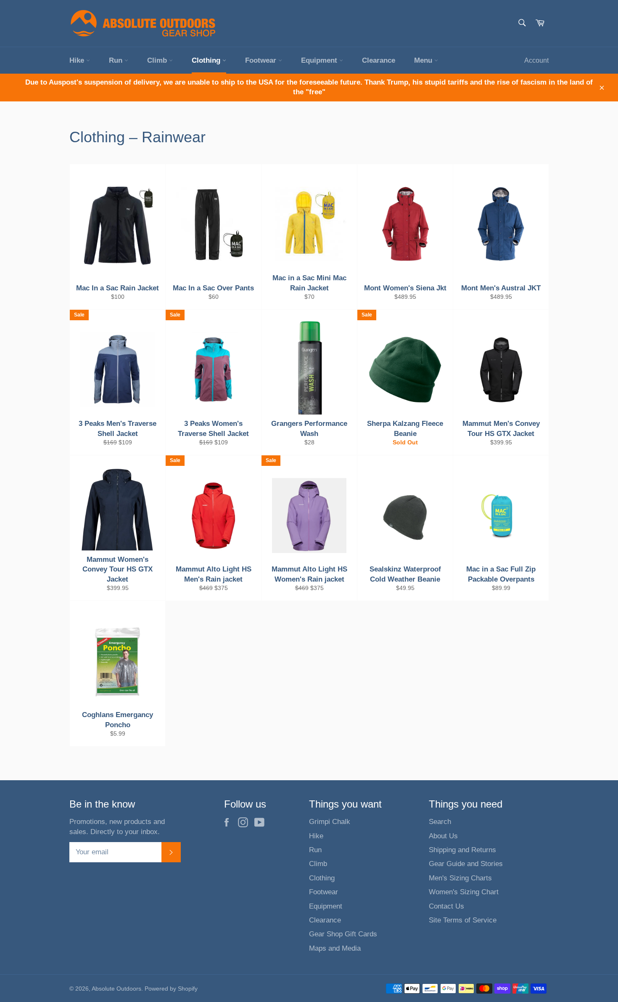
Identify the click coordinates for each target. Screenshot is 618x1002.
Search (440, 822)
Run (116, 60)
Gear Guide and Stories (466, 864)
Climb (158, 60)
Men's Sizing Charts (460, 878)
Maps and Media (335, 948)
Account (536, 60)
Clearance (378, 60)
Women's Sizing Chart (464, 892)
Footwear (261, 60)
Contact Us (446, 906)
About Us (443, 836)
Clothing (207, 60)
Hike (77, 60)
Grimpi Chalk (329, 822)
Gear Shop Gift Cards (343, 934)
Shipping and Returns (462, 850)
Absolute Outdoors (116, 989)
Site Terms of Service (463, 920)
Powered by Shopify (171, 989)
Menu (424, 60)
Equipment (320, 60)
